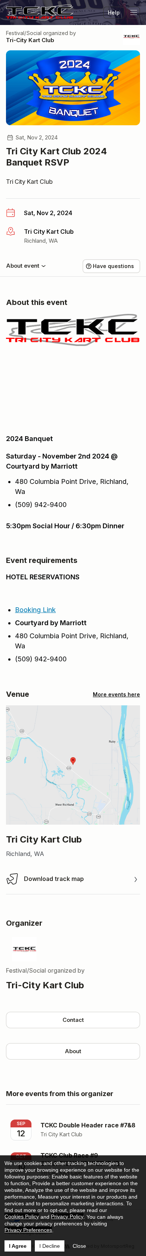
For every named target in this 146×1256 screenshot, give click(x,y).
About (73, 1051)
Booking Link (35, 610)
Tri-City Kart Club (30, 40)
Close (79, 1246)
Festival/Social (24, 33)
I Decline (49, 1246)
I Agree (18, 1246)
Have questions (113, 266)
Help (114, 12)
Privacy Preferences (28, 1230)
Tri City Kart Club (29, 181)
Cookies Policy (21, 1216)
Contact (73, 1019)
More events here (116, 694)
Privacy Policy (67, 1216)
